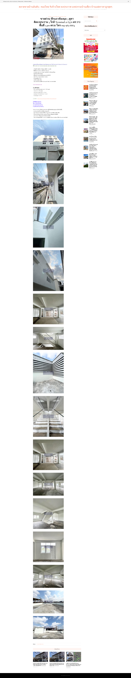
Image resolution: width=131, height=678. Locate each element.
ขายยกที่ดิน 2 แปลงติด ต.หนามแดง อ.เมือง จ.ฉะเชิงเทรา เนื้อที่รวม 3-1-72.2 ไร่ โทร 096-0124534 (93, 156)
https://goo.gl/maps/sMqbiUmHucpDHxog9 (46, 98)
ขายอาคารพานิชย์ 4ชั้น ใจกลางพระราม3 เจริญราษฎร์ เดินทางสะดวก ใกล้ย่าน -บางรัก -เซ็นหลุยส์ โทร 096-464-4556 (40, 664)
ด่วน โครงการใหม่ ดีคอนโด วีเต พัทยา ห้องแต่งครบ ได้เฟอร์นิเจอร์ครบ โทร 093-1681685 (93, 87)
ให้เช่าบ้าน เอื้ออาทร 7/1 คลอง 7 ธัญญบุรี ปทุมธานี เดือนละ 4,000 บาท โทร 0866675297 (93, 103)
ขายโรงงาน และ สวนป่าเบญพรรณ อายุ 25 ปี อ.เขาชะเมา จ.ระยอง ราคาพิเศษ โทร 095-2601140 (93, 95)
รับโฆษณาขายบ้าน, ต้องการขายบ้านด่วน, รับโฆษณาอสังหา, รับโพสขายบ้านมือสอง (17, 1)
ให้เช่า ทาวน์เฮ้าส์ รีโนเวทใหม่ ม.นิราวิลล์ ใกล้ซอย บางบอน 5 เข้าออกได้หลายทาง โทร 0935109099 (93, 111)
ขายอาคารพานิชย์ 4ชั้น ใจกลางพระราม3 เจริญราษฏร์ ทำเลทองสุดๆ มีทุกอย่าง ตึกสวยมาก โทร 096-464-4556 (57, 664)
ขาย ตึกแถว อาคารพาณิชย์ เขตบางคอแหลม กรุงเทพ (57, 16)
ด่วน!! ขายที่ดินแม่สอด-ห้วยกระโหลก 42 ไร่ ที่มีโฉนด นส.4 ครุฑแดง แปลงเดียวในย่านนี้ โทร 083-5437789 (93, 130)
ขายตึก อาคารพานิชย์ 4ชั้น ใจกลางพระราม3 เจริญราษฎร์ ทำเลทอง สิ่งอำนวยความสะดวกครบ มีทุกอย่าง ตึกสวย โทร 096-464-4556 (73, 665)
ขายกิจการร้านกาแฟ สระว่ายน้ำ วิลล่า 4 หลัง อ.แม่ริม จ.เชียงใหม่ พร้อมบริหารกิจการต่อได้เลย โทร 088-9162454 (93, 147)
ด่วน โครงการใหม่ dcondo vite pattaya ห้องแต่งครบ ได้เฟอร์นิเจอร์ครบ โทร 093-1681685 (93, 139)
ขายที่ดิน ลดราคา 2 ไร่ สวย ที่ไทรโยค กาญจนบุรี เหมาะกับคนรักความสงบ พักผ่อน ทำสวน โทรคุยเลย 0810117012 (93, 164)
